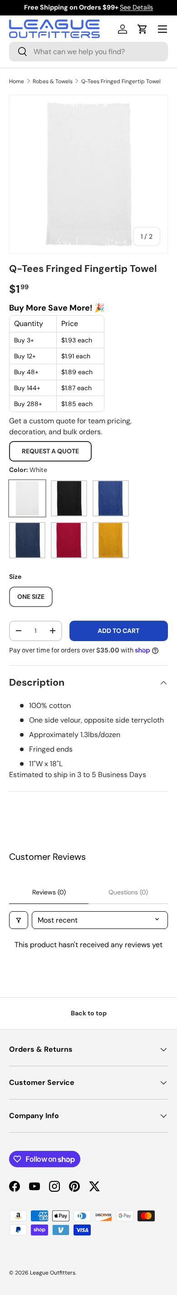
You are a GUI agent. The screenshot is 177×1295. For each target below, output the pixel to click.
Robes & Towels (53, 81)
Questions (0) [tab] (128, 892)
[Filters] (18, 920)
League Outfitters (52, 1272)
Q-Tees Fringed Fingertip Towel (121, 81)
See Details (136, 7)
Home (16, 81)
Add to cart (118, 631)
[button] (142, 29)
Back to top (89, 1013)
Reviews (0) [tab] (49, 892)
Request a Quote (50, 451)
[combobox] (88, 51)
